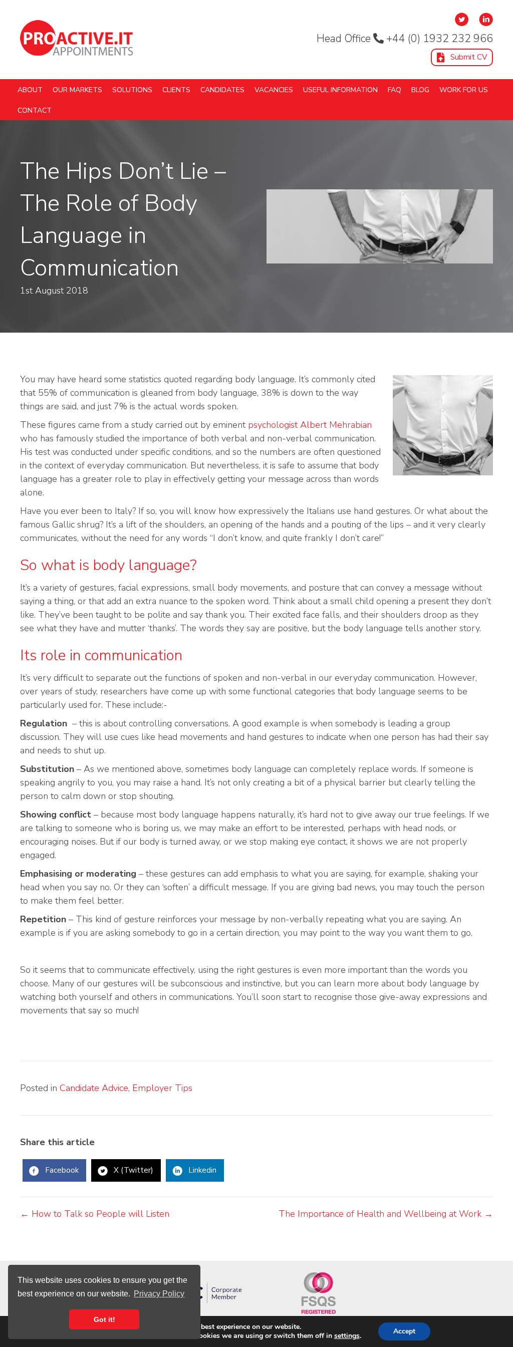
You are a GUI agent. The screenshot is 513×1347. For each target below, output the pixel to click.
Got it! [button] (104, 1319)
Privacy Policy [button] (159, 1293)
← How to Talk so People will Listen (94, 1214)
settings (347, 1335)
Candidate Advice (94, 1088)
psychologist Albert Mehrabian (310, 425)
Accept (404, 1331)
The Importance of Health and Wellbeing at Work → (386, 1214)
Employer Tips (162, 1088)
